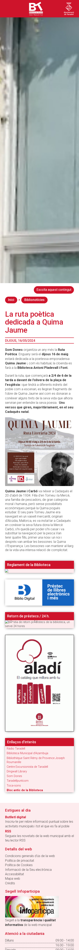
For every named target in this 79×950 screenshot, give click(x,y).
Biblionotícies (34, 300)
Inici (11, 300)
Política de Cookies (19, 865)
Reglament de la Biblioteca (28, 565)
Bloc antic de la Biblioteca (25, 790)
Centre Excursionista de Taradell (27, 767)
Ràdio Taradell (16, 748)
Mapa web (12, 878)
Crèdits (10, 883)
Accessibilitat (14, 874)
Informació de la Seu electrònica (28, 870)
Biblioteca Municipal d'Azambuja (27, 753)
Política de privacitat (19, 860)
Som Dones (14, 776)
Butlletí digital (15, 817)
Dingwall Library (17, 771)
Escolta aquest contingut (53, 290)
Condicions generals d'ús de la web (30, 856)
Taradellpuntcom (18, 780)
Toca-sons (14, 785)
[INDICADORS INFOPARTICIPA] (32, 906)
